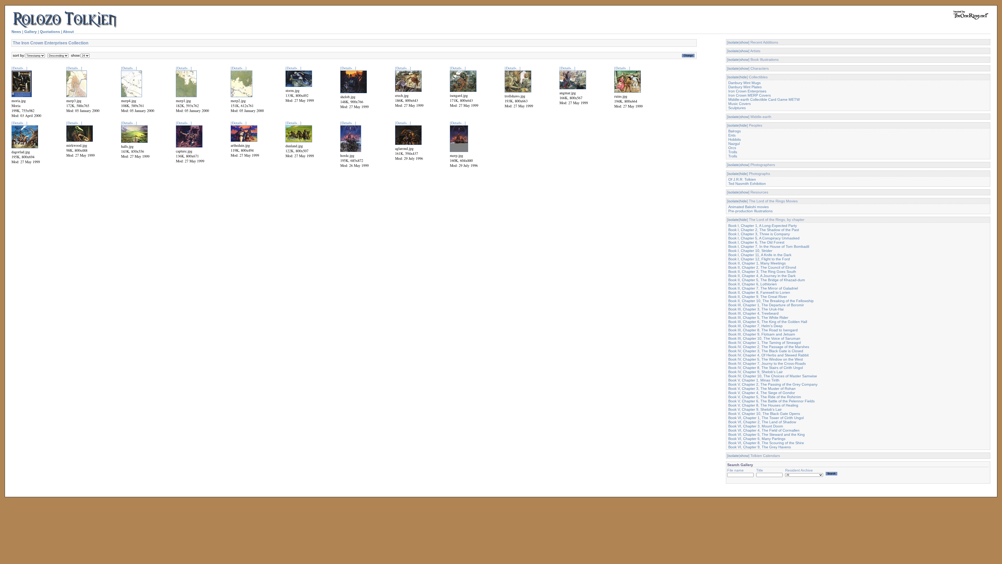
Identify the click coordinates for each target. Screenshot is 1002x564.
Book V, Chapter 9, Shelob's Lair (755, 409)
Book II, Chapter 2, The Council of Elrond (762, 267)
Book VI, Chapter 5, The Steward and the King (766, 434)
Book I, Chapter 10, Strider (750, 251)
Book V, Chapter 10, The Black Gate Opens (764, 414)
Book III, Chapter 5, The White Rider (758, 317)
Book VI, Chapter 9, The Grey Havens (759, 447)
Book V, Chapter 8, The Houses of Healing (763, 405)
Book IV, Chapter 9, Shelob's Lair (755, 372)
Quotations (50, 32)
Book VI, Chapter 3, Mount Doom (755, 426)
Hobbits (734, 139)
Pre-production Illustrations (750, 211)
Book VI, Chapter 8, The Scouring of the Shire (766, 443)
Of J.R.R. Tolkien (742, 179)
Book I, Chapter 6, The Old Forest (756, 242)
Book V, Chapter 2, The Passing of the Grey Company (773, 384)
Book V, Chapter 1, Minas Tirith (753, 380)
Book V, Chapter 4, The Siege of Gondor (761, 393)
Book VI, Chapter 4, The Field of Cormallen (764, 430)
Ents (732, 135)
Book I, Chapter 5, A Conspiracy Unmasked (764, 238)
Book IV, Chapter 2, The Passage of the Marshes (768, 347)
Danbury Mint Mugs (744, 83)
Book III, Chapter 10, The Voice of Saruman (764, 338)
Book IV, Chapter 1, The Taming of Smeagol (764, 342)
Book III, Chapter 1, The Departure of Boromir (766, 305)
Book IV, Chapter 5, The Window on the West (765, 359)
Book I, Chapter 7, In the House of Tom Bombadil (768, 246)
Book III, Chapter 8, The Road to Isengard (763, 330)
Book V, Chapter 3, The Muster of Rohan (762, 388)
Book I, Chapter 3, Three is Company (759, 234)
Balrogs (734, 131)
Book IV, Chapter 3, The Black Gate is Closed (765, 351)
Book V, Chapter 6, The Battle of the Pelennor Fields (771, 401)
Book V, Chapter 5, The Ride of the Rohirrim (764, 397)
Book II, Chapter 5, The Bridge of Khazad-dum (766, 280)
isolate (733, 42)
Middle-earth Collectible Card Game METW (764, 99)
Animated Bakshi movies (748, 207)
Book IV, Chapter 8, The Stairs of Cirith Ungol (765, 368)
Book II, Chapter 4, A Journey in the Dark (762, 276)
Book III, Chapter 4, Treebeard (753, 313)
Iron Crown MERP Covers (749, 95)
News (16, 32)
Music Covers (739, 104)
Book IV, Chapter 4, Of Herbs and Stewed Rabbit (768, 355)
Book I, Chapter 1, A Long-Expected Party (762, 226)
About (68, 32)
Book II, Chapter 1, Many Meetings (757, 263)
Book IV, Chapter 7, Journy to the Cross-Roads (767, 363)
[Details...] (19, 68)
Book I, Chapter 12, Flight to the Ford (759, 259)
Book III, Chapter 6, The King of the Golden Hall (767, 322)
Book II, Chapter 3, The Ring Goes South (762, 271)
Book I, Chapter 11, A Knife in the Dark (759, 255)
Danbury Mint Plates (745, 87)
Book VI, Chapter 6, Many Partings (756, 439)
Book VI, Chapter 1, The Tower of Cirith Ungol (766, 418)
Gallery (30, 32)
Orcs (732, 148)
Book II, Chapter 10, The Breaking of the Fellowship (771, 301)
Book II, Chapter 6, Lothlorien (752, 284)
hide (743, 77)
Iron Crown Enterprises (747, 91)
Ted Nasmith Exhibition (747, 183)
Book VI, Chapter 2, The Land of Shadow (762, 422)
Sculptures (737, 108)
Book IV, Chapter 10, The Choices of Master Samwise (772, 376)
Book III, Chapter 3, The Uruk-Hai (756, 309)
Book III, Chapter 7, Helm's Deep (755, 326)
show (744, 42)
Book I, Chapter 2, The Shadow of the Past (763, 230)
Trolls (732, 152)
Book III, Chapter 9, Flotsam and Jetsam (761, 334)
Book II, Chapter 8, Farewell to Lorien (759, 292)
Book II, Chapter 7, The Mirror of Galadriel (763, 288)
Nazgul (734, 144)
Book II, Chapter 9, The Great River (757, 297)
